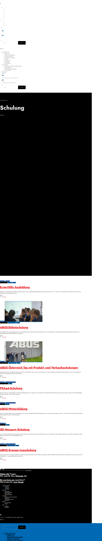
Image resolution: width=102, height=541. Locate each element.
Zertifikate (7, 17)
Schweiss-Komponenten (11, 24)
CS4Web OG (9, 517)
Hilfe (3, 505)
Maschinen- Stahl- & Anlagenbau (13, 21)
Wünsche (19, 476)
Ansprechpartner (8, 502)
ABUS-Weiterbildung (13, 409)
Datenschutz (19, 517)
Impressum (14, 517)
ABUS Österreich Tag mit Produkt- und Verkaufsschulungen (39, 368)
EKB (22, 517)
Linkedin (7, 486)
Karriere (4, 27)
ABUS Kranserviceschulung (18, 450)
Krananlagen (8, 23)
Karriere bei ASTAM (10, 13)
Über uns (7, 9)
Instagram (7, 487)
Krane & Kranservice (12, 322)
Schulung (14, 282)
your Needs (18, 482)
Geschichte (8, 16)
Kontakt (6, 14)
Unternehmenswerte (10, 10)
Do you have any (7, 480)
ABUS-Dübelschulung (14, 327)
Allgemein (10, 282)
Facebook (7, 489)
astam (5, 297)
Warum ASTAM (9, 11)
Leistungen (5, 20)
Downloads (7, 18)
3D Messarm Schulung (15, 429)
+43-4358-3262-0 (28, 470)
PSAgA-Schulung (11, 388)
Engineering (8, 26)
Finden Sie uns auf (6, 485)
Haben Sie (4, 474)
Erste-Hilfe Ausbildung (15, 287)
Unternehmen (5, 7)
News (3, 28)
